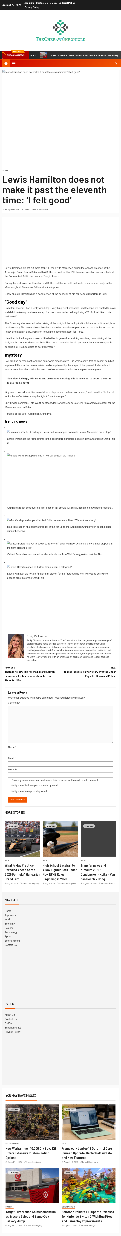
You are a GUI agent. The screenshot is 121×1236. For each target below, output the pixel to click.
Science (9, 928)
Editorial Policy (67, 3)
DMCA (53, 3)
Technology (11, 932)
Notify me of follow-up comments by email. (34, 785)
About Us (29, 3)
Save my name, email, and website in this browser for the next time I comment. (55, 780)
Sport (5, 170)
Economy (10, 923)
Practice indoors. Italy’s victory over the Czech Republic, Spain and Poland (89, 672)
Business (10, 1207)
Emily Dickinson (12, 209)
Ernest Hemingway (31, 883)
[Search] (116, 63)
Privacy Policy (31, 7)
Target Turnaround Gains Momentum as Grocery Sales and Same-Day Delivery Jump (70, 55)
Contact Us (42, 3)
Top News (10, 915)
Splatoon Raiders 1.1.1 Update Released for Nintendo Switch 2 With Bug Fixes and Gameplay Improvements (88, 1216)
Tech (64, 1143)
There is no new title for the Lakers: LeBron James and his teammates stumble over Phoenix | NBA (30, 674)
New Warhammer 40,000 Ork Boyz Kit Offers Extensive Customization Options (31, 1153)
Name (12, 747)
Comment (14, 702)
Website (12, 769)
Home (8, 911)
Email (12, 758)
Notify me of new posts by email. (29, 791)
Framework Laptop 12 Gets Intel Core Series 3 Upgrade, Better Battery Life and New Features (87, 1153)
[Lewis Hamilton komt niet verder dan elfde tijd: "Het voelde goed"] (39, 566)
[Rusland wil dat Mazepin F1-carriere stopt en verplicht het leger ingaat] (41, 455)
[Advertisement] (60, 242)
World (8, 919)
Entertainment (12, 940)
